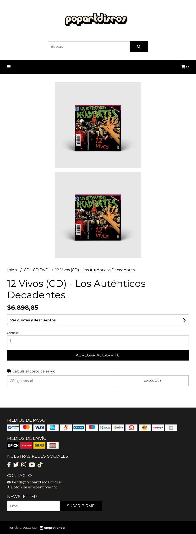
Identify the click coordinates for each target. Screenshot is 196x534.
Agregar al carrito (98, 355)
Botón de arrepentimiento (33, 487)
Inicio (12, 270)
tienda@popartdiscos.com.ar (36, 482)
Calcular (152, 380)
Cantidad (13, 333)
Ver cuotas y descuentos (33, 320)
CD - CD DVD (36, 270)
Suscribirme (81, 506)
